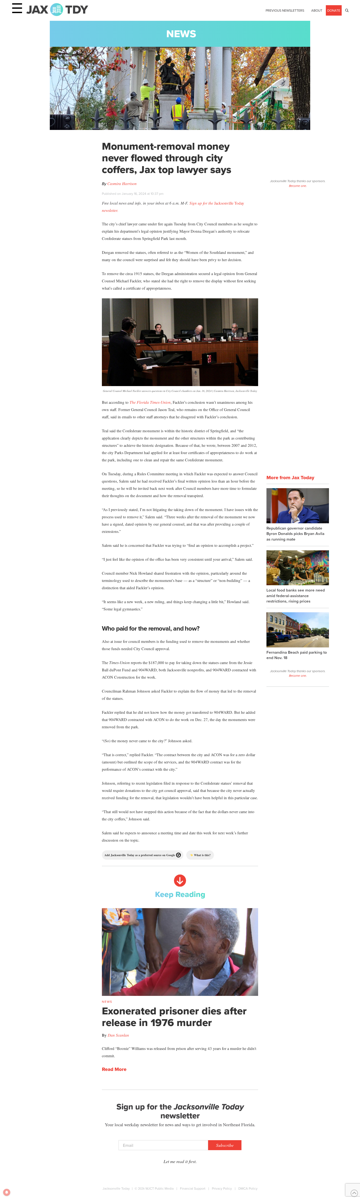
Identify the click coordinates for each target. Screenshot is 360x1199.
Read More (114, 1069)
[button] (347, 10)
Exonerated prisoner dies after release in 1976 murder (174, 1016)
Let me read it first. (180, 1161)
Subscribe (225, 1145)
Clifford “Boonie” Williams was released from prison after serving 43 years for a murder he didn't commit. (179, 1052)
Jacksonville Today (116, 1188)
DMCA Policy (248, 1188)
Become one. (298, 186)
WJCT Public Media (159, 1188)
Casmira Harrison (122, 183)
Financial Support (192, 1188)
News (181, 33)
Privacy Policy (222, 1188)
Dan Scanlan (118, 1035)
